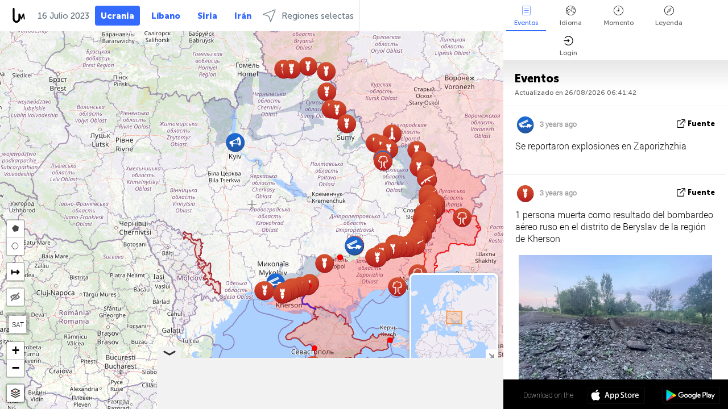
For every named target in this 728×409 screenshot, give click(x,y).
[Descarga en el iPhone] (616, 396)
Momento (618, 23)
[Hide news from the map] (15, 297)
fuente (701, 123)
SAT (18, 324)
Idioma (571, 23)
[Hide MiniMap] (491, 354)
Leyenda (668, 23)
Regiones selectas (318, 16)
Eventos (526, 23)
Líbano (165, 16)
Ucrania (117, 16)
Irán (242, 16)
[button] (340, 257)
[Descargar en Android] (690, 396)
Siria (207, 16)
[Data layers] (15, 393)
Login (568, 53)
